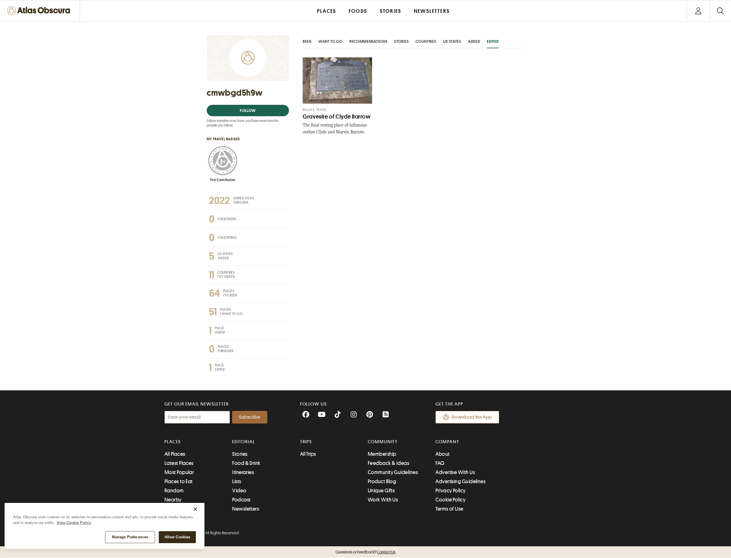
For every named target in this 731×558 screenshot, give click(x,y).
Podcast (241, 499)
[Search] (720, 10)
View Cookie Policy (74, 523)
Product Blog (382, 481)
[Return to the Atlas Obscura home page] (40, 10)
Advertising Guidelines (460, 481)
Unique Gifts (381, 490)
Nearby (173, 499)
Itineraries (243, 472)
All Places (174, 454)
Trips (306, 441)
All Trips (308, 454)
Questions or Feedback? (365, 552)
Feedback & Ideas (388, 463)
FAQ (439, 463)
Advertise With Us (455, 472)
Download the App (472, 417)
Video (239, 490)
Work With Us (383, 499)
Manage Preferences (130, 537)
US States (452, 41)
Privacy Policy (450, 490)
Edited (493, 41)
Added (474, 41)
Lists (236, 481)
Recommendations (368, 41)
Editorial (243, 441)
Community (383, 441)
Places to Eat (178, 481)
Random (174, 490)
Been (307, 41)
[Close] (195, 509)
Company (447, 441)
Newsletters (245, 509)
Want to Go (330, 41)
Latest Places (179, 463)
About (442, 454)
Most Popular (179, 472)
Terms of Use (449, 509)
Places (172, 441)
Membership (382, 454)
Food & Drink (246, 463)
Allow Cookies (177, 537)
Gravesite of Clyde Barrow (337, 117)
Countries (425, 41)
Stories (401, 41)
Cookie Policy (450, 499)
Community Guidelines (393, 472)
